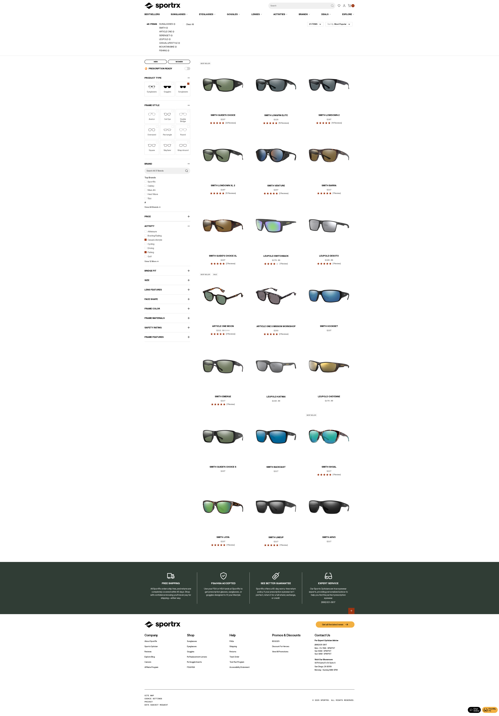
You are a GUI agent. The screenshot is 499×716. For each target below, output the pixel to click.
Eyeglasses (192, 646)
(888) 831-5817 (321, 645)
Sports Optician (151, 646)
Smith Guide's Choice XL (223, 256)
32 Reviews (230, 123)
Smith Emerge (223, 396)
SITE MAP (149, 695)
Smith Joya (222, 537)
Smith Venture (276, 186)
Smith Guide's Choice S (223, 467)
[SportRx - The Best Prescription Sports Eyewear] (162, 6)
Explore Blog (150, 657)
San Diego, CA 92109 (323, 666)
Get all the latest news (332, 624)
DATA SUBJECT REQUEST (156, 705)
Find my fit (492, 710)
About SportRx (151, 641)
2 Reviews (284, 193)
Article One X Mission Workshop (276, 326)
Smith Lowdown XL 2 (223, 185)
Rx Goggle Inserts (194, 662)
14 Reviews (336, 123)
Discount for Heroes (280, 646)
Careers (148, 662)
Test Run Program (236, 662)
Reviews (148, 652)
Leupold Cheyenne (329, 396)
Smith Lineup (276, 537)
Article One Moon (223, 326)
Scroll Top (351, 611)
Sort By (330, 24)
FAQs (231, 641)
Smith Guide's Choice (223, 115)
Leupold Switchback (276, 256)
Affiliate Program (151, 667)
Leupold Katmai (276, 397)
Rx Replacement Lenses (197, 657)
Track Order (234, 657)
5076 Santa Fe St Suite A (325, 663)
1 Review (336, 193)
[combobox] (301, 6)
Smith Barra (329, 185)
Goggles (190, 652)
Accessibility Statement (239, 667)
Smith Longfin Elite (276, 115)
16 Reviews (283, 123)
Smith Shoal (329, 467)
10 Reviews (230, 193)
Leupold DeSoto (329, 256)
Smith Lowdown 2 (329, 115)
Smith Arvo (329, 537)
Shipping (233, 646)
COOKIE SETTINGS (153, 699)
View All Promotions (280, 652)
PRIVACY (149, 702)
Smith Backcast (276, 467)
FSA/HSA (191, 667)
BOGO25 (276, 641)
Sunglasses (192, 641)
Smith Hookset (329, 326)
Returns (232, 652)
